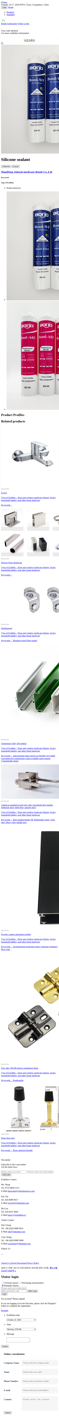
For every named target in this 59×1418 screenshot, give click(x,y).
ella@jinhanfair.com (16, 1232)
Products (10, 12)
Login (4, 7)
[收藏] (5, 558)
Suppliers (11, 14)
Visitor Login (23, 23)
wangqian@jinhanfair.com (19, 1243)
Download (21, 1263)
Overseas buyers (11, 1283)
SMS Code (32, 1291)
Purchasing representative (33, 1283)
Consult (15, 166)
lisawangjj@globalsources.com (21, 1191)
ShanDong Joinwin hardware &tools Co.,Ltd (26, 171)
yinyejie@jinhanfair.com (18, 1203)
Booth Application (9, 23)
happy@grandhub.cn (17, 1215)
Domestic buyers (11, 1285)
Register (4, 1310)
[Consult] (2, 558)
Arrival (13, 1263)
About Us (5, 1263)
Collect (6, 166)
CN (8, 20)
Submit (5, 1346)
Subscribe (6, 1175)
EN (3, 20)
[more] (8, 558)
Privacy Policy (32, 1263)
